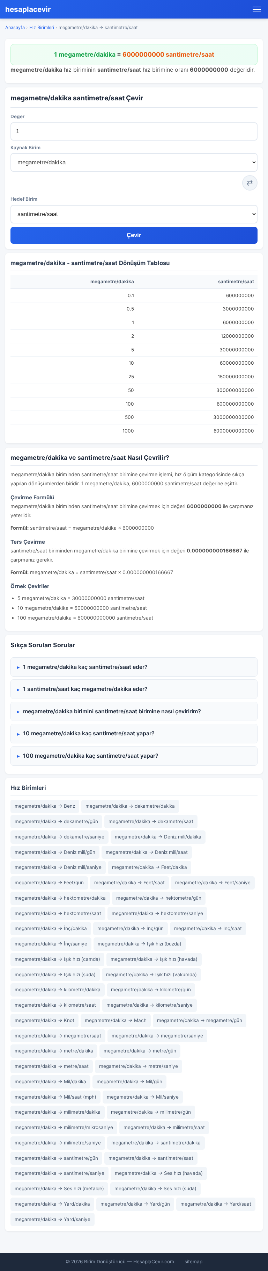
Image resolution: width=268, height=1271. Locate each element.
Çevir (134, 235)
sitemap (193, 1261)
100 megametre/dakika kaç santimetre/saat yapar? (90, 755)
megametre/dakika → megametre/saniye (157, 1035)
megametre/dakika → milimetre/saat (164, 1127)
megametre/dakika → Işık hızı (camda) (57, 959)
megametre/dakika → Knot (44, 1020)
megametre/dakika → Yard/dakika (52, 1204)
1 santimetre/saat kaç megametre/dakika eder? (85, 688)
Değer (17, 116)
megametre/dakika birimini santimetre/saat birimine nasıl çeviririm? (112, 711)
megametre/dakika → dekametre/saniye (59, 837)
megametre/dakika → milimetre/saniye (58, 1142)
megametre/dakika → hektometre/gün (158, 898)
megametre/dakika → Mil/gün (129, 1081)
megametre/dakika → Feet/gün (49, 882)
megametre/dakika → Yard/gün (135, 1204)
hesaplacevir (28, 9)
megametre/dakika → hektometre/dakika (60, 898)
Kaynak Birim (25, 147)
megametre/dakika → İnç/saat (208, 928)
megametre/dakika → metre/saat (52, 1066)
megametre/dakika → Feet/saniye (213, 882)
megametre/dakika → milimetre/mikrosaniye (64, 1127)
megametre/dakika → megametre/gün (199, 1020)
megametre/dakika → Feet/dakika (149, 867)
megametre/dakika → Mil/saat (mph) (55, 1097)
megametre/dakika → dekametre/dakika (130, 806)
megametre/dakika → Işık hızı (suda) (55, 974)
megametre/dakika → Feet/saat (129, 882)
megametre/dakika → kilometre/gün (151, 989)
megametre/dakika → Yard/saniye (52, 1219)
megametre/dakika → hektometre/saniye (157, 913)
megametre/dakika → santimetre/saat (151, 1158)
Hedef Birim (23, 199)
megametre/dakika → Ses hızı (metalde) (59, 1188)
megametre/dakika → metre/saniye (138, 1066)
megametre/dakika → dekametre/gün (56, 821)
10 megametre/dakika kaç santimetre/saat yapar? (89, 733)
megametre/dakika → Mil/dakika (50, 1081)
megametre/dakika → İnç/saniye (51, 944)
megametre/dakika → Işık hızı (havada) (154, 959)
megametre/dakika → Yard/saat (215, 1204)
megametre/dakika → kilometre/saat (55, 1005)
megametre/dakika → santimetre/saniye (59, 1173)
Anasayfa (15, 27)
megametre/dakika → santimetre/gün (56, 1158)
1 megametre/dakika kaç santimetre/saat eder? (85, 666)
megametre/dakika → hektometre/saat (58, 913)
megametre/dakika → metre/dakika (54, 1051)
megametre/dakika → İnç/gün (130, 928)
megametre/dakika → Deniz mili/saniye (58, 867)
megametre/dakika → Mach (116, 1020)
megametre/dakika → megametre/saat (58, 1035)
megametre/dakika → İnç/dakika (51, 928)
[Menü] (257, 9)
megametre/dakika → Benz (45, 806)
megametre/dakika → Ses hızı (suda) (155, 1188)
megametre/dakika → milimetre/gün (151, 1112)
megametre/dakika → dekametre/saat (151, 821)
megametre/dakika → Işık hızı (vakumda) (151, 974)
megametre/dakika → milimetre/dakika (57, 1112)
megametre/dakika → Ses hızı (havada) (159, 1173)
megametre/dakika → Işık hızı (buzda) (139, 944)
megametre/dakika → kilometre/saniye (149, 1005)
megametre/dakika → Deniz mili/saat (147, 852)
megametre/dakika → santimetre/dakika (156, 1142)
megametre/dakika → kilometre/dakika (57, 989)
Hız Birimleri (41, 27)
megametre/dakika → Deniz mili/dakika (158, 837)
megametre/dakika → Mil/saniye (143, 1097)
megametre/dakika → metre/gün (140, 1051)
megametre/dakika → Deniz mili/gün (55, 852)
